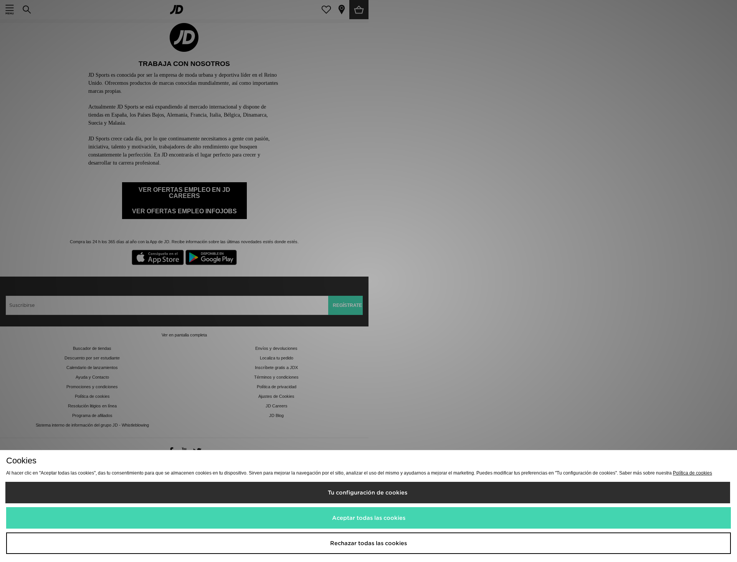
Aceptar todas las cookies (368, 518)
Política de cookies (692, 473)
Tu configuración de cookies (367, 492)
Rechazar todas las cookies (368, 543)
